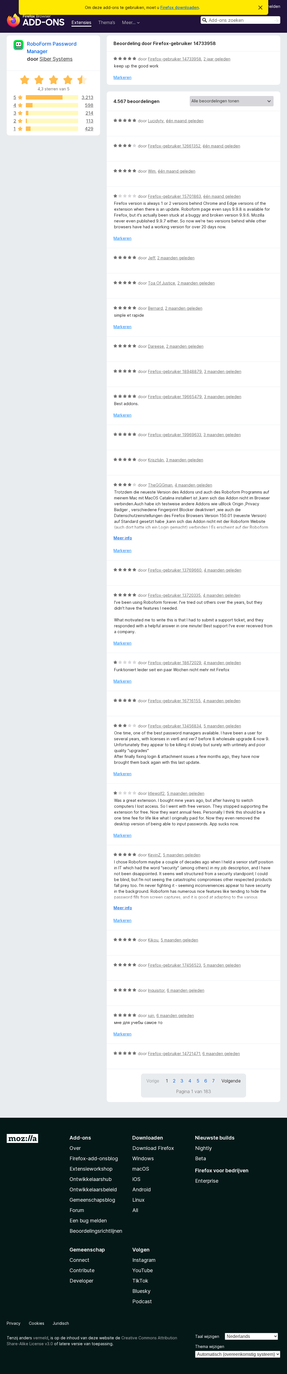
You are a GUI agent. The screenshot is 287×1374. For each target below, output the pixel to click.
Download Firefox (153, 1148)
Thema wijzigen (209, 1346)
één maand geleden (184, 120)
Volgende (231, 1081)
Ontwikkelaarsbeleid (93, 1189)
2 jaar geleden (216, 59)
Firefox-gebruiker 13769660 (175, 570)
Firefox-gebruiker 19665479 (175, 396)
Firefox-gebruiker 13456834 (174, 726)
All (135, 1210)
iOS (136, 1179)
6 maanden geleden (185, 990)
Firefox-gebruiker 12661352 (174, 146)
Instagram (144, 1260)
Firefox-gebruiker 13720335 (174, 595)
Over (75, 1148)
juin (151, 1015)
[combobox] (240, 20)
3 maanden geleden (222, 371)
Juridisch (61, 1323)
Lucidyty (156, 120)
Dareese (156, 346)
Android (141, 1189)
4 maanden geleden (193, 485)
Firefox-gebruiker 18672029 (174, 662)
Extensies (81, 22)
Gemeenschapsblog (92, 1200)
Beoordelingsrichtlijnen (96, 1231)
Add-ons (80, 1138)
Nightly (203, 1148)
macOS (140, 1169)
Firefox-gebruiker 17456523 (174, 965)
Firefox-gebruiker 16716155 (174, 700)
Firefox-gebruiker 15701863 (174, 196)
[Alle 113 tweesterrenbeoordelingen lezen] (52, 121)
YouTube (142, 1270)
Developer (81, 1281)
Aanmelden (270, 6)
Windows (143, 1158)
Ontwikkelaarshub (91, 1179)
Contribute (82, 1270)
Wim (152, 171)
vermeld (40, 1337)
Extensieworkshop (91, 1169)
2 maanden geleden (176, 257)
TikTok (140, 1281)
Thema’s (106, 22)
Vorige (152, 1081)
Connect (79, 1260)
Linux (138, 1200)
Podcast (142, 1301)
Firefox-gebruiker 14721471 (174, 1053)
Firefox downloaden (179, 7)
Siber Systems (56, 59)
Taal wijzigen (207, 1336)
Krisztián (156, 459)
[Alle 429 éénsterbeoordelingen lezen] (52, 128)
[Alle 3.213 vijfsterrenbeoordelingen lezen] (52, 97)
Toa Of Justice (161, 283)
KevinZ (154, 854)
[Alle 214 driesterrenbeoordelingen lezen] (52, 113)
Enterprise (206, 1181)
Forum (77, 1210)
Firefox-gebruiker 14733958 (174, 59)
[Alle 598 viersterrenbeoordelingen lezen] (52, 105)
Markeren (122, 77)
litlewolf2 (156, 793)
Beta (200, 1158)
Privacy (13, 1323)
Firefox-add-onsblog (94, 1158)
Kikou (153, 940)
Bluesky (141, 1291)
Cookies (36, 1323)
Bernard (155, 308)
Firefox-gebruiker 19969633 (174, 434)
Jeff (151, 257)
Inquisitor (156, 990)
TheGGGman (160, 485)
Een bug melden (88, 1220)
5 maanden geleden (222, 726)
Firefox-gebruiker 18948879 (175, 371)
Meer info (123, 537)
